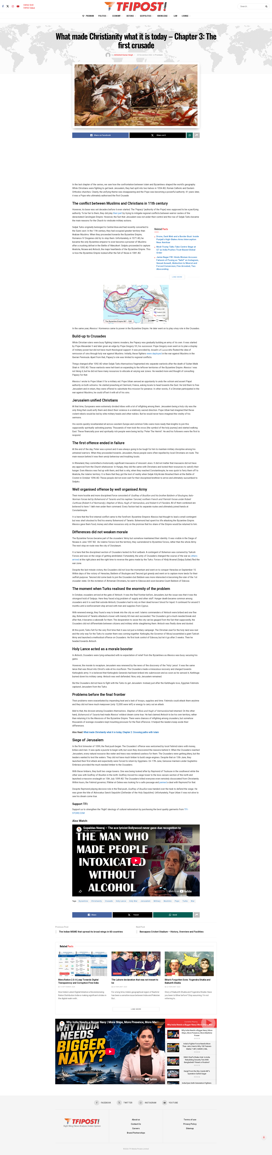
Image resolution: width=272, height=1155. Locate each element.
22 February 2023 (173, 987)
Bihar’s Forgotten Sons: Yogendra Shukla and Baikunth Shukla (187, 981)
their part (117, 213)
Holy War (133, 901)
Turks (185, 901)
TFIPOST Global (29, 7)
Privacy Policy (189, 1124)
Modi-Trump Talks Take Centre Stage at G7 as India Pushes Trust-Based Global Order (176, 249)
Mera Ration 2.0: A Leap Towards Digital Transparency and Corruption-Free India (78, 981)
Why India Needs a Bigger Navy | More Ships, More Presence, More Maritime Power (205, 1024)
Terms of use (190, 1119)
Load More (177, 277)
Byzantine (83, 901)
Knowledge (162, 15)
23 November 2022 (144, 55)
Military (157, 901)
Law (175, 15)
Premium (90, 15)
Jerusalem (145, 901)
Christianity (96, 901)
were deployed (154, 353)
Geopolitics (145, 15)
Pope (177, 901)
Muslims (168, 901)
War (193, 901)
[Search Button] (267, 6)
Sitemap (190, 1128)
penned (163, 782)
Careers (136, 1128)
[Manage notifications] (264, 1137)
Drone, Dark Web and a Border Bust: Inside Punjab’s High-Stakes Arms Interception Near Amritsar (177, 239)
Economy (116, 15)
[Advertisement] (136, 163)
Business (64, 974)
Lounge (185, 15)
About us (136, 1119)
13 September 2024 (67, 987)
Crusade (109, 901)
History (117, 974)
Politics (102, 15)
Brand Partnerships (136, 1132)
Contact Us (136, 1124)
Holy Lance (121, 901)
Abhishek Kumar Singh (123, 55)
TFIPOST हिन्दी (28, 4)
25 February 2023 (120, 987)
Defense (130, 15)
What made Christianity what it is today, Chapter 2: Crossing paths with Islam (121, 732)
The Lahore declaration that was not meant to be (134, 981)
